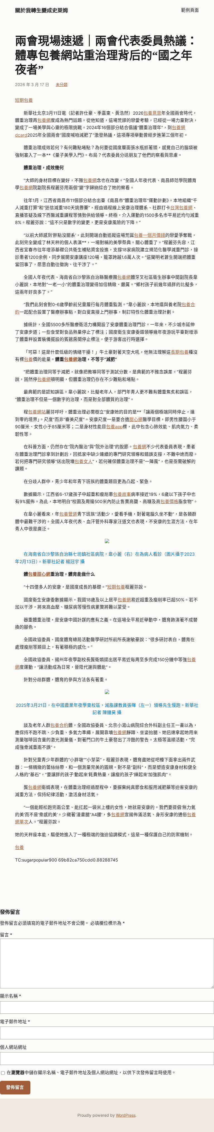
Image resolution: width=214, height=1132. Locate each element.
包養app (114, 426)
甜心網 (136, 419)
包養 (28, 359)
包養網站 (37, 412)
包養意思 (152, 113)
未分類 (61, 84)
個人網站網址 (13, 1047)
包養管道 (68, 514)
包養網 (44, 120)
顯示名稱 (10, 996)
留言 (6, 934)
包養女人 (84, 461)
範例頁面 (190, 10)
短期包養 (24, 100)
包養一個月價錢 (149, 235)
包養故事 (122, 494)
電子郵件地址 (15, 1021)
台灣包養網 (181, 207)
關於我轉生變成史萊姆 (41, 10)
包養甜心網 (39, 574)
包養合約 (59, 725)
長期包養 (180, 352)
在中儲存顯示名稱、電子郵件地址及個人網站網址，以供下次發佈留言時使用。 (91, 1072)
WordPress (125, 1115)
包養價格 (169, 501)
